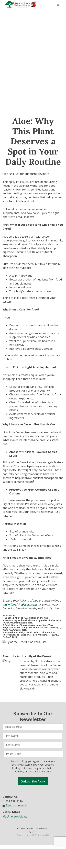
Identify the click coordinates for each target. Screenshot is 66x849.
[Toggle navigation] (58, 5)
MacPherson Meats (15, 816)
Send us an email (16, 805)
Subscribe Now (33, 781)
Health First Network (37, 835)
